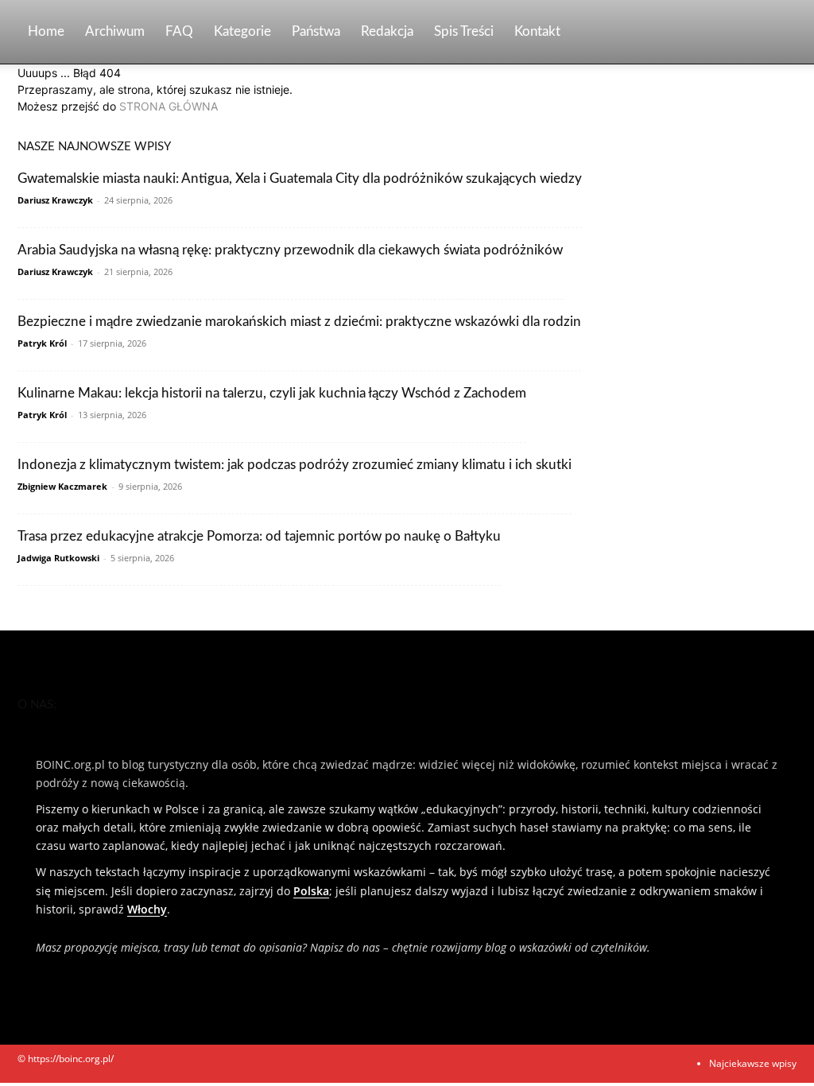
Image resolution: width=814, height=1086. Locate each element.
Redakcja (387, 31)
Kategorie (242, 31)
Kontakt (537, 31)
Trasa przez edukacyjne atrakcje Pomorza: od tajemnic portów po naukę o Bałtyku (259, 536)
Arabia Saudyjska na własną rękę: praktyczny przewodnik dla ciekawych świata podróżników (290, 250)
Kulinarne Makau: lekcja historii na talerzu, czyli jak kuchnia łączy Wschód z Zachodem (271, 393)
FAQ (179, 31)
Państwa (316, 31)
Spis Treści (464, 31)
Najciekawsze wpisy (753, 1063)
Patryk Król (42, 343)
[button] (777, 33)
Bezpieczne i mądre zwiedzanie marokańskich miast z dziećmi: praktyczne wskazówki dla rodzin (299, 321)
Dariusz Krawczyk (55, 200)
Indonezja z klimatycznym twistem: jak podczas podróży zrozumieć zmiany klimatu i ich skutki (294, 464)
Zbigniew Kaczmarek (62, 486)
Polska (311, 890)
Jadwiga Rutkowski (58, 558)
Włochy (147, 909)
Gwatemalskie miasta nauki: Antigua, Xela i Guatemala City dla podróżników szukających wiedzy (299, 178)
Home (46, 31)
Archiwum (115, 31)
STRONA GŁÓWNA (168, 106)
